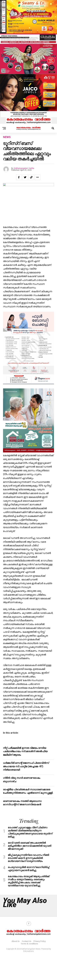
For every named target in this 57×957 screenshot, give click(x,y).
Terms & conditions (29, 944)
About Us (16, 941)
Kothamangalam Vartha (24, 168)
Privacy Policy (39, 941)
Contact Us (26, 941)
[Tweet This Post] (25, 177)
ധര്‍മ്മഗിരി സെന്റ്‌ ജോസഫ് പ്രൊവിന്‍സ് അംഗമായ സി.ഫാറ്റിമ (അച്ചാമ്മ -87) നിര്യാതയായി (26, 766)
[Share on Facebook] (19, 177)
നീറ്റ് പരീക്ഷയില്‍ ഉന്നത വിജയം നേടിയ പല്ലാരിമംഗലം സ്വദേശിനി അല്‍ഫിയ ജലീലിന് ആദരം (25, 751)
